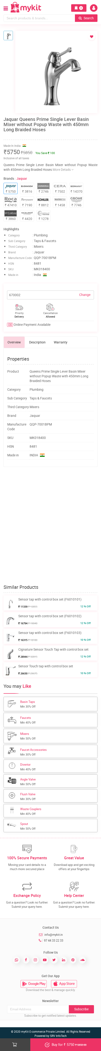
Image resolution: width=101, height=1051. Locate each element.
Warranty (60, 342)
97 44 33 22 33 (53, 940)
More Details (62, 169)
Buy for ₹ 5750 (68, 1044)
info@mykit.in (53, 934)
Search (88, 18)
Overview (14, 342)
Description (37, 342)
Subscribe (81, 1009)
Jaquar (21, 178)
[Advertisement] (50, 525)
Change (84, 294)
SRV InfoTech (58, 1036)
